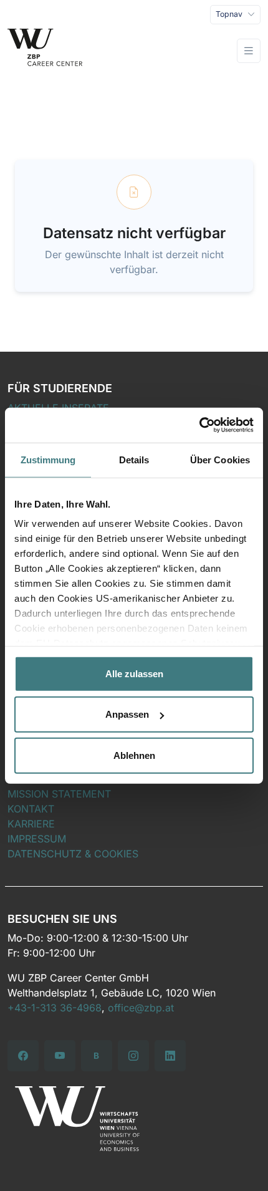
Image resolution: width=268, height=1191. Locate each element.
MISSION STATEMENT (59, 794)
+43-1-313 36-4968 (54, 1007)
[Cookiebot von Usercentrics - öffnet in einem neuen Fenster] (199, 425)
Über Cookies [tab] (220, 459)
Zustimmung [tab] (48, 459)
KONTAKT (30, 809)
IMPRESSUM (36, 838)
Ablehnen (134, 755)
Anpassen (127, 714)
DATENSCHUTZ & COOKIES (72, 853)
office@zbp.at (141, 1007)
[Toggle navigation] (249, 51)
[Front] (44, 51)
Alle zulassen (134, 673)
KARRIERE (31, 823)
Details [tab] (134, 459)
